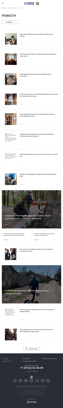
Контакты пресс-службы (29, 361)
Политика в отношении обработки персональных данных (31, 392)
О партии (5, 358)
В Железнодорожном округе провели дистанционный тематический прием (13, 234)
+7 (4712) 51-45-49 (31, 367)
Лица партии (26, 358)
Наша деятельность (13, 8)
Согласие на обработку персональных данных (31, 394)
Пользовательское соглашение (31, 390)
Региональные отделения (50, 358)
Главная (4, 8)
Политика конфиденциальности (31, 391)
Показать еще (33, 349)
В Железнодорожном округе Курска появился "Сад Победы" (44, 234)
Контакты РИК (7, 361)
